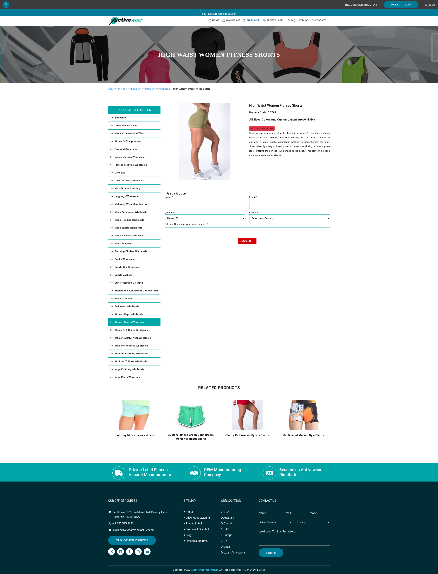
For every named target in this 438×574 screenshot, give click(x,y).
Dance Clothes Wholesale (130, 157)
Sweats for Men (124, 298)
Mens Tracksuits (124, 243)
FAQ (293, 20)
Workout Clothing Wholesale (131, 353)
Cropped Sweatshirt (126, 149)
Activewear (114, 88)
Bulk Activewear (131, 88)
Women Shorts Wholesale (156, 88)
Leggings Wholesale (127, 196)
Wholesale (233, 20)
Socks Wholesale (125, 259)
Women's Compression (128, 141)
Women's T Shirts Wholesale (131, 330)
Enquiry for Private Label (262, 128)
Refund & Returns (196, 540)
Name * (169, 197)
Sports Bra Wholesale (127, 267)
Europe (227, 535)
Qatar (226, 546)
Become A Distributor (198, 529)
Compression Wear (126, 125)
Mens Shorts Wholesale (128, 227)
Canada (228, 523)
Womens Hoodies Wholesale (131, 345)
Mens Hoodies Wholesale (129, 219)
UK (225, 540)
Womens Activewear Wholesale (133, 337)
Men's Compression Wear (129, 133)
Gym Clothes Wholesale (129, 180)
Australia (228, 517)
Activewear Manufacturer (205, 569)
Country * (254, 212)
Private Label (275, 20)
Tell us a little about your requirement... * (186, 224)
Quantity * (170, 212)
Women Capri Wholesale (129, 314)
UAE (226, 529)
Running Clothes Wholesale (131, 251)
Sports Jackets (123, 274)
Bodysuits (121, 117)
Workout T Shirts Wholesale (131, 361)
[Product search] (6, 4)
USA (226, 511)
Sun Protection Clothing (129, 282)
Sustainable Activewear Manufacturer (136, 290)
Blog (305, 20)
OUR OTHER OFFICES (132, 540)
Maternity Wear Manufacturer (131, 204)
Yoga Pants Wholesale (128, 377)
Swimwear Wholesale (127, 306)
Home (215, 20)
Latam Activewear (234, 552)
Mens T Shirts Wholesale (129, 235)
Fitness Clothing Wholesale (131, 164)
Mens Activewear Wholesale (131, 212)
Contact (320, 20)
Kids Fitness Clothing (127, 188)
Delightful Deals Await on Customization (219, 11)
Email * (253, 197)
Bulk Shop (253, 20)
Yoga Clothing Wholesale (129, 369)
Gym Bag (120, 172)
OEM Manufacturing (197, 517)
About (189, 511)
